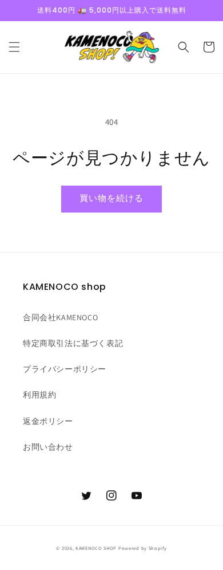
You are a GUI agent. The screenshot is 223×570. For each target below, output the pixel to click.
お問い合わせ (48, 447)
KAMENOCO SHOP (96, 548)
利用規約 (39, 395)
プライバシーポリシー (64, 369)
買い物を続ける (111, 197)
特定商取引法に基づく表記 (73, 343)
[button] (14, 47)
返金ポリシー (48, 421)
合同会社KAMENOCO (60, 317)
